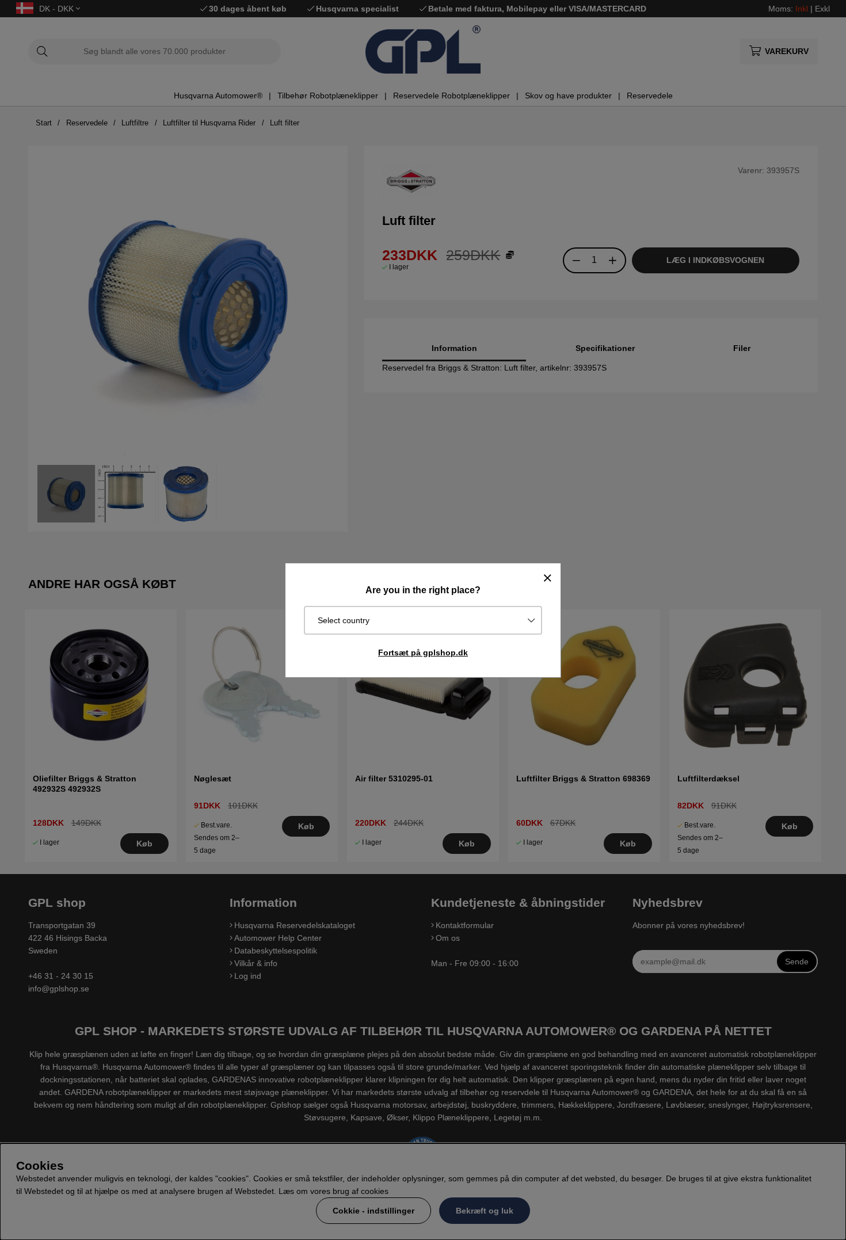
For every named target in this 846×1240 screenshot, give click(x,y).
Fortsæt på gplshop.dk (423, 652)
